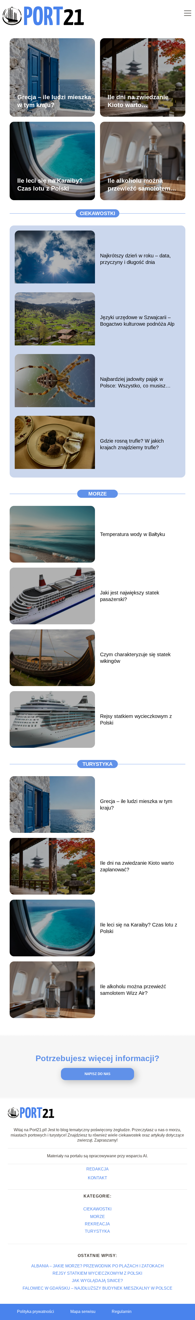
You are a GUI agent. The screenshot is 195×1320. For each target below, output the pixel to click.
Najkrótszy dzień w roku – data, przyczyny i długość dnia (135, 259)
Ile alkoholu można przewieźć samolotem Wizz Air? (139, 184)
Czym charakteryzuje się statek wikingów (135, 658)
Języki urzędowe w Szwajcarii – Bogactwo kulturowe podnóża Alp (137, 321)
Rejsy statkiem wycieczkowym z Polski (136, 719)
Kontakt (97, 1178)
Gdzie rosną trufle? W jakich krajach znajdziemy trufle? (132, 444)
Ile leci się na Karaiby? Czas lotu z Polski (50, 184)
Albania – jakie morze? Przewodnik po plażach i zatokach (97, 1266)
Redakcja (97, 1169)
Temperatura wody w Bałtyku (132, 534)
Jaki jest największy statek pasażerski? (129, 596)
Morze (97, 494)
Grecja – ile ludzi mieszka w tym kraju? (54, 100)
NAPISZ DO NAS (97, 1074)
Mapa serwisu (82, 1311)
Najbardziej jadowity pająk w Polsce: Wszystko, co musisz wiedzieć (133, 382)
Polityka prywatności (35, 1311)
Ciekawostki (97, 213)
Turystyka (97, 764)
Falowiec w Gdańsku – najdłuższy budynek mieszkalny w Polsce (97, 1288)
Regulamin (122, 1311)
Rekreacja (97, 1224)
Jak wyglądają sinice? (97, 1280)
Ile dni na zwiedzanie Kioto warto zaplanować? (138, 101)
